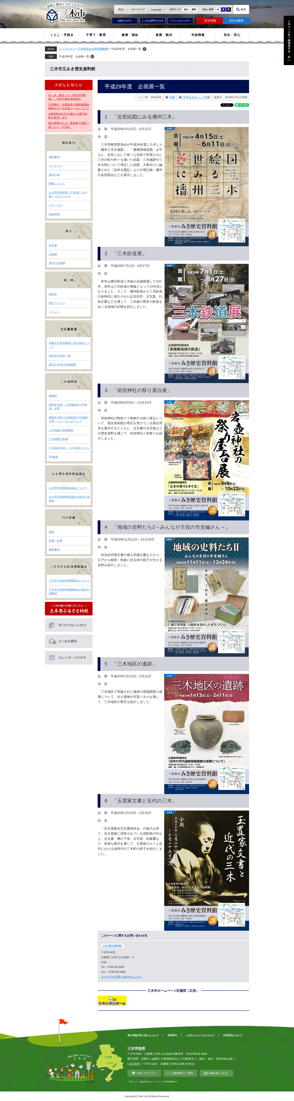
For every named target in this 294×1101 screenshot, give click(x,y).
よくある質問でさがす (153, 20)
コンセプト (55, 165)
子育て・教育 (96, 35)
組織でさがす (124, 20)
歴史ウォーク (57, 303)
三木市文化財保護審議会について (69, 580)
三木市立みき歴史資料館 (93, 48)
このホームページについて (200, 1035)
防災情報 (210, 20)
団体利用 (54, 214)
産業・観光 (164, 35)
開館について (57, 183)
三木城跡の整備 (58, 439)
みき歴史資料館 (112, 945)
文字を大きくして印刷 (196, 97)
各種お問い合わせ (218, 1073)
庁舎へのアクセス (146, 1073)
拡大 (186, 9)
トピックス (55, 205)
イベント (54, 312)
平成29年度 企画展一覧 (74, 56)
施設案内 (54, 157)
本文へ (121, 9)
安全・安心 (232, 35)
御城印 (53, 395)
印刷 (172, 97)
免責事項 (172, 1035)
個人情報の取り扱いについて (143, 1035)
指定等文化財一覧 (60, 355)
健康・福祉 (130, 35)
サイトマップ (138, 9)
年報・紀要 (55, 540)
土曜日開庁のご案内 (182, 1073)
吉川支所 (134, 1063)
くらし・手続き (62, 35)
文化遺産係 (68, 329)
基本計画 (54, 174)
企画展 (53, 254)
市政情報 (198, 35)
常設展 (53, 245)
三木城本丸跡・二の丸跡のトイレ (69, 447)
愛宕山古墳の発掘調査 (62, 364)
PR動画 (53, 456)
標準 (194, 9)
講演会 (53, 294)
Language (156, 9)
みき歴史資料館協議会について (68, 488)
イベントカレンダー (180, 20)
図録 (51, 531)
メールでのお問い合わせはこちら (121, 976)
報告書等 (54, 549)
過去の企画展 (57, 263)
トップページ (67, 48)
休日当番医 (236, 20)
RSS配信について (232, 1035)
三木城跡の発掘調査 (61, 430)
